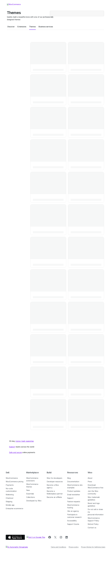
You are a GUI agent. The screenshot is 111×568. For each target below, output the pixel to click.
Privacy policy (74, 547)
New (28, 490)
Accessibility (72, 521)
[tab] (11, 26)
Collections (30, 497)
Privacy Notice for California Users (93, 547)
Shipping (9, 501)
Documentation (73, 481)
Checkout (9, 498)
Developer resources (55, 481)
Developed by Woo (33, 501)
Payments (10, 485)
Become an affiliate (54, 497)
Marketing (10, 494)
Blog (69, 478)
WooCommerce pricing (14, 481)
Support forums (73, 524)
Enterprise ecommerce (14, 508)
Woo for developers (54, 478)
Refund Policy (93, 524)
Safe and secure (15, 452)
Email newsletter (73, 494)
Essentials (30, 494)
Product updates (73, 491)
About (90, 478)
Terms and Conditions (58, 547)
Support (12, 447)
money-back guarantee (25, 441)
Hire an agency (73, 511)
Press (90, 481)
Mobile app (10, 505)
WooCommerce (12, 478)
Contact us (92, 528)
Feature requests (73, 501)
